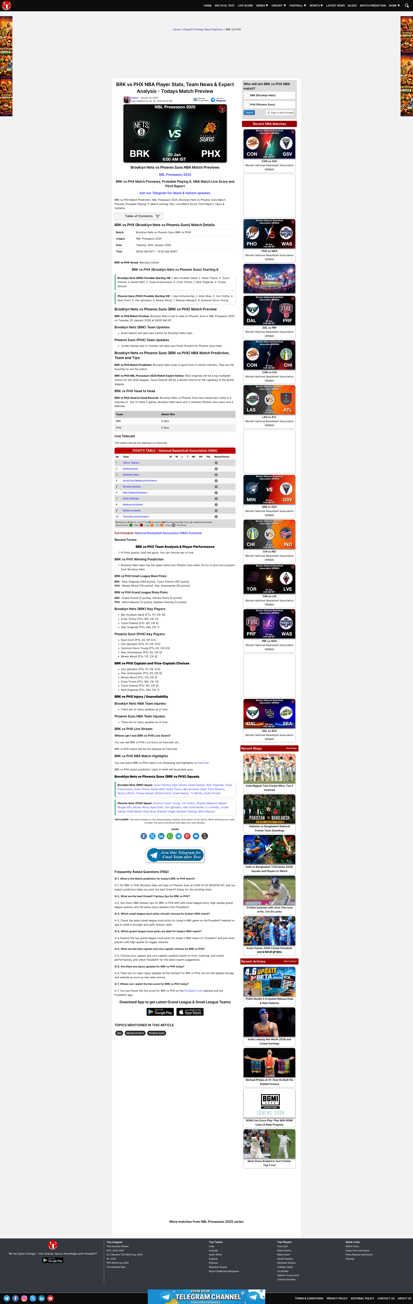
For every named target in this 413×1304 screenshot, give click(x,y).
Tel (8, 1298)
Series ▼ (262, 5)
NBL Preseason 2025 (175, 175)
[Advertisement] (206, 18)
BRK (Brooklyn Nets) (263, 95)
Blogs (352, 5)
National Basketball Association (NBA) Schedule (168, 533)
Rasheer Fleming (186, 811)
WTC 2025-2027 (115, 1250)
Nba (119, 1033)
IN (42, 1298)
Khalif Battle (134, 811)
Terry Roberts (216, 789)
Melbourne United (133, 504)
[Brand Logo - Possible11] (53, 1249)
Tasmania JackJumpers (136, 516)
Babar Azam (283, 1254)
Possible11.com (193, 990)
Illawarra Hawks (132, 510)
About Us (404, 1298)
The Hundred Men (116, 1267)
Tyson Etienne (162, 785)
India (211, 1246)
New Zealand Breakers (135, 492)
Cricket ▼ (279, 5)
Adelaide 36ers (131, 474)
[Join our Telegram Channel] (175, 855)
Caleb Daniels (196, 785)
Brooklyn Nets (135, 1033)
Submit (249, 112)
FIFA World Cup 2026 (117, 1262)
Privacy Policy (337, 1298)
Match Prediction (373, 5)
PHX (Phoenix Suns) (262, 104)
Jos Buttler (282, 1271)
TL (179, 835)
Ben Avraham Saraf (194, 789)
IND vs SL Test (225, 5)
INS (25, 1298)
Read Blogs (291, 748)
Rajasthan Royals (218, 1267)
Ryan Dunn (156, 807)
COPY (205, 835)
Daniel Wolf (158, 789)
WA (171, 835)
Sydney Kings (130, 468)
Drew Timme (141, 789)
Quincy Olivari (125, 793)
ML (197, 835)
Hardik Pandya (285, 1258)
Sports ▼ (316, 5)
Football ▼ (297, 5)
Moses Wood (141, 807)
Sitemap (350, 1258)
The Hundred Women (117, 1246)
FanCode (203, 762)
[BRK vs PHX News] (200, 100)
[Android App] (53, 1263)
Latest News (335, 5)
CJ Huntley (212, 807)
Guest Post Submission (358, 1250)
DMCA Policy (352, 1246)
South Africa (215, 1254)
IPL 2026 (111, 1258)
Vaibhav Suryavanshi (288, 1275)
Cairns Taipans (131, 462)
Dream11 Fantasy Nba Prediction (203, 29)
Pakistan (213, 1262)
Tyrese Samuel (145, 793)
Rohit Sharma (284, 1250)
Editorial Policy (362, 1298)
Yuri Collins (188, 803)
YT (51, 1298)
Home (208, 5)
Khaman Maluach (206, 803)
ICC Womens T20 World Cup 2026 (124, 1254)
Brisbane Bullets (132, 486)
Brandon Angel (166, 811)
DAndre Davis (163, 793)
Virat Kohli (282, 1246)
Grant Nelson (181, 793)
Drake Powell (212, 793)
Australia (213, 1250)
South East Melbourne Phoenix (140, 480)
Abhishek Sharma (286, 1262)
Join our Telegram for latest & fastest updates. (175, 193)
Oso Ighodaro (173, 807)
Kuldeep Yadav (285, 1267)
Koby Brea (149, 811)
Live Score (245, 5)
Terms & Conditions (309, 1298)
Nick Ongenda (214, 785)
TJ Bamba (197, 793)
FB (145, 835)
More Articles (290, 961)
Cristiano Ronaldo (286, 1279)
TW (153, 835)
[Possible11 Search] (407, 5)
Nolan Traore (174, 789)
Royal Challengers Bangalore (224, 1271)
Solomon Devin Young (166, 803)
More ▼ (394, 5)
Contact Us (386, 1298)
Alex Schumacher (193, 807)
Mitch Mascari (206, 811)
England (213, 1258)
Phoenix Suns (157, 1033)
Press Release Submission (359, 1254)
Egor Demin (179, 785)
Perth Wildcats (131, 498)
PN (188, 835)
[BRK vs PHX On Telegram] (218, 100)
